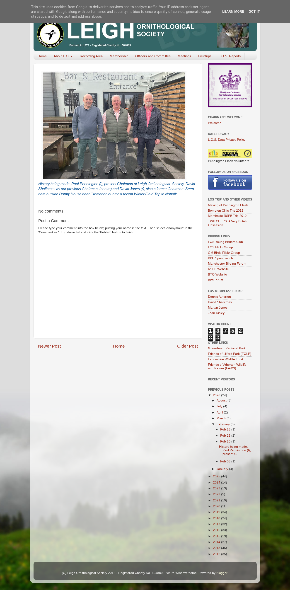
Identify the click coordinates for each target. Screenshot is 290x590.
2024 (217, 482)
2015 (217, 536)
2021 (217, 500)
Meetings (184, 56)
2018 (217, 518)
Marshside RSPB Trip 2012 (227, 216)
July (220, 406)
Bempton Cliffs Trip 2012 (225, 210)
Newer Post (49, 346)
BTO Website (217, 274)
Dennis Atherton (219, 296)
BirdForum (215, 280)
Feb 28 (225, 429)
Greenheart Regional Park (227, 348)
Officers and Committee (153, 56)
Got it (254, 12)
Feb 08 (225, 461)
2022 (217, 494)
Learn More (233, 12)
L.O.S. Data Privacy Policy (226, 139)
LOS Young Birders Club (225, 242)
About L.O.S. (63, 56)
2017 (217, 524)
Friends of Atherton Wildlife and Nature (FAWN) (227, 366)
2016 (217, 530)
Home (42, 56)
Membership (119, 56)
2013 (217, 548)
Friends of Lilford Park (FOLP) (229, 353)
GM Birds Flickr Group (224, 252)
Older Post (187, 346)
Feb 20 (225, 441)
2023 (217, 488)
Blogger (221, 573)
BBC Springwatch (220, 258)
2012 (217, 554)
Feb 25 (225, 435)
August (222, 400)
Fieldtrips (205, 56)
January (223, 469)
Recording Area (91, 56)
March (222, 418)
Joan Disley (216, 313)
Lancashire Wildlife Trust (225, 359)
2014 (217, 542)
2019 (217, 512)
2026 (217, 395)
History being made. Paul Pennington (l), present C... (235, 450)
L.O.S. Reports (230, 56)
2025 (217, 476)
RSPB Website (218, 269)
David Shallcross (220, 302)
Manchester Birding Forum (227, 263)
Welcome (214, 123)
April (220, 412)
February (224, 424)
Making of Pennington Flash (228, 205)
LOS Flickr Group (220, 247)
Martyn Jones (217, 307)
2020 (217, 506)
